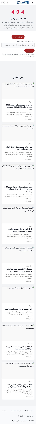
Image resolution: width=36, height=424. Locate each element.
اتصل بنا (20, 416)
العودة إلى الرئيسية (18, 37)
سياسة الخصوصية (15, 410)
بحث (29, 50)
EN (3, 2)
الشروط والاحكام (28, 410)
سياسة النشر (29, 416)
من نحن (5, 410)
